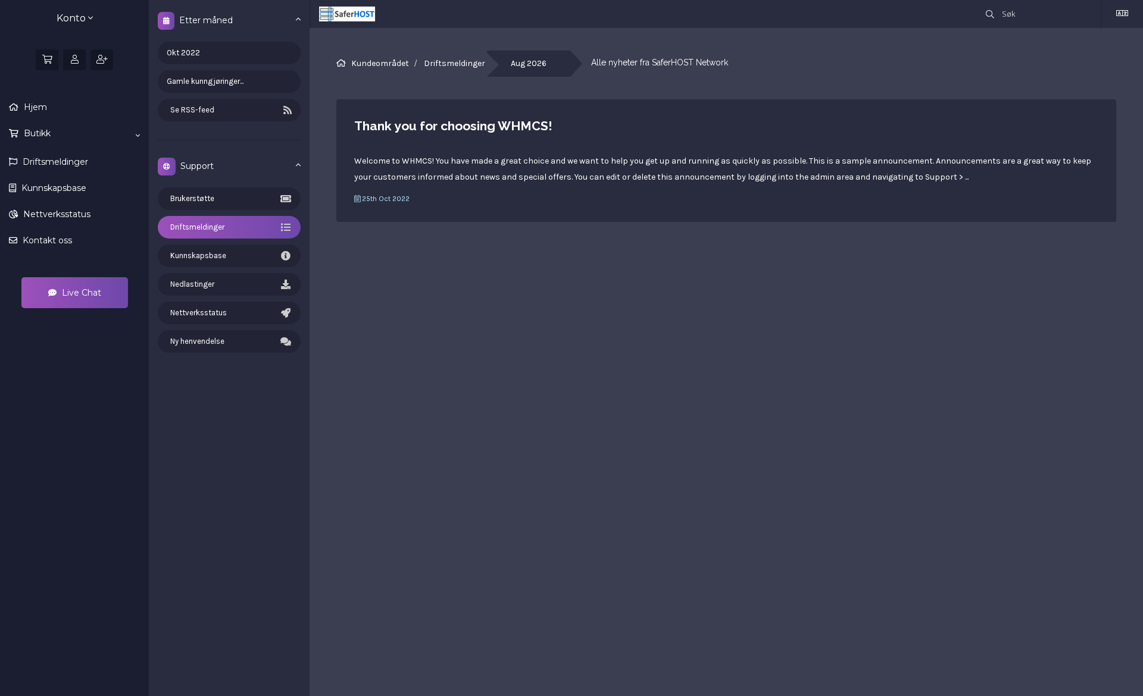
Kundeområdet (380, 63)
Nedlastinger (190, 284)
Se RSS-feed (190, 109)
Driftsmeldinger (54, 161)
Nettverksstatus (55, 214)
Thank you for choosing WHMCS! (453, 125)
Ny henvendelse (195, 341)
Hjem (34, 107)
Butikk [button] (36, 133)
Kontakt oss (46, 240)
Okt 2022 (183, 52)
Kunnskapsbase (52, 188)
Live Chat (80, 292)
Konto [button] (72, 18)
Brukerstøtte (190, 198)
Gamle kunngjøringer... (205, 81)
